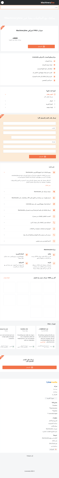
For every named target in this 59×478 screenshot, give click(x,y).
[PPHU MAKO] (36, 287)
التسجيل (40, 46)
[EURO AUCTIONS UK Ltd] (36, 299)
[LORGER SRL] (23, 299)
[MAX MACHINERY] (50, 287)
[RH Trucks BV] (9, 299)
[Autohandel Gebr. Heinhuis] (23, 287)
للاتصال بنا (54, 394)
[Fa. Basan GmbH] (50, 299)
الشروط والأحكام (53, 420)
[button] (2, 2)
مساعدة (55, 392)
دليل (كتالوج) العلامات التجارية (50, 431)
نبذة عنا (55, 389)
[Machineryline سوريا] (48, 2)
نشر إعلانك (47, 185)
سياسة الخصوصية (52, 423)
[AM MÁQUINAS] (36, 312)
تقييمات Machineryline (51, 428)
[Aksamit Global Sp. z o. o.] (50, 312)
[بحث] (2, 7)
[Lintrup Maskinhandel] (9, 287)
